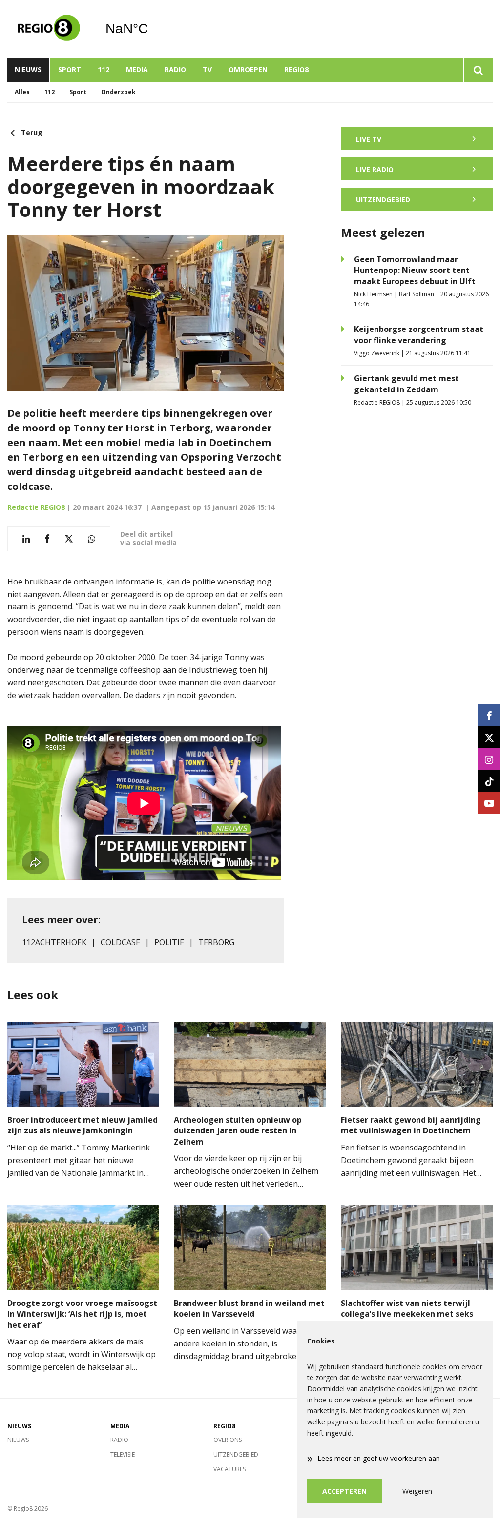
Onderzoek (118, 92)
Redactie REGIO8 (36, 507)
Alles (22, 92)
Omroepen (248, 69)
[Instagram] (489, 759)
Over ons (227, 1440)
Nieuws (28, 69)
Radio (175, 69)
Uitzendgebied (235, 1454)
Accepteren (344, 1491)
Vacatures (229, 1469)
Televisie (122, 1454)
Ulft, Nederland (152, 29)
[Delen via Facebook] (47, 539)
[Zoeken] (478, 70)
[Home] (48, 28)
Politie (169, 942)
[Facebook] (489, 715)
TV (207, 69)
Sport (69, 69)
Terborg (216, 942)
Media (137, 69)
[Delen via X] (69, 539)
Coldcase (120, 942)
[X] (489, 737)
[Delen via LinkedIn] (26, 539)
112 (103, 69)
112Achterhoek (54, 942)
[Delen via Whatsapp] (92, 539)
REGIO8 (296, 69)
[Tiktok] (489, 781)
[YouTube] (489, 803)
